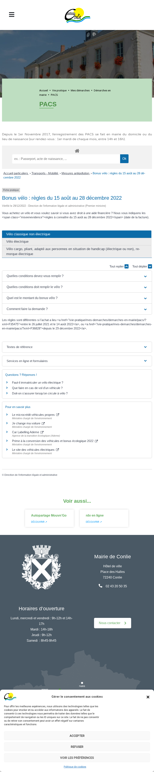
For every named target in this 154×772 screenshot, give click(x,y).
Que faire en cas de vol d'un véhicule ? (37, 388)
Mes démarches (80, 90)
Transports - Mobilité (45, 173)
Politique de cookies (75, 766)
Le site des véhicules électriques (33, 449)
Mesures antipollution (76, 173)
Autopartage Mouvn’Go (49, 515)
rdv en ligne (95, 515)
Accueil (43, 90)
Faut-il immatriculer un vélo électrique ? (37, 382)
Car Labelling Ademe (26, 432)
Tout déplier (140, 266)
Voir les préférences (77, 758)
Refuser (77, 747)
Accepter (77, 736)
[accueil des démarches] (77, 150)
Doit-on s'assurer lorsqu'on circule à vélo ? (40, 393)
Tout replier (117, 266)
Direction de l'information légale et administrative (30, 475)
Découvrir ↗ (39, 522)
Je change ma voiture (26, 423)
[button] (148, 697)
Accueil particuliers (16, 173)
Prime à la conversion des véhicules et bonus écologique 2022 (53, 441)
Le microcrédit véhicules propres (34, 414)
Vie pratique (59, 90)
